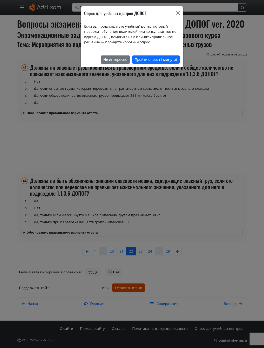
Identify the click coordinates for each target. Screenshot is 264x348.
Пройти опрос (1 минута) (156, 59)
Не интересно (115, 59)
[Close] (178, 13)
